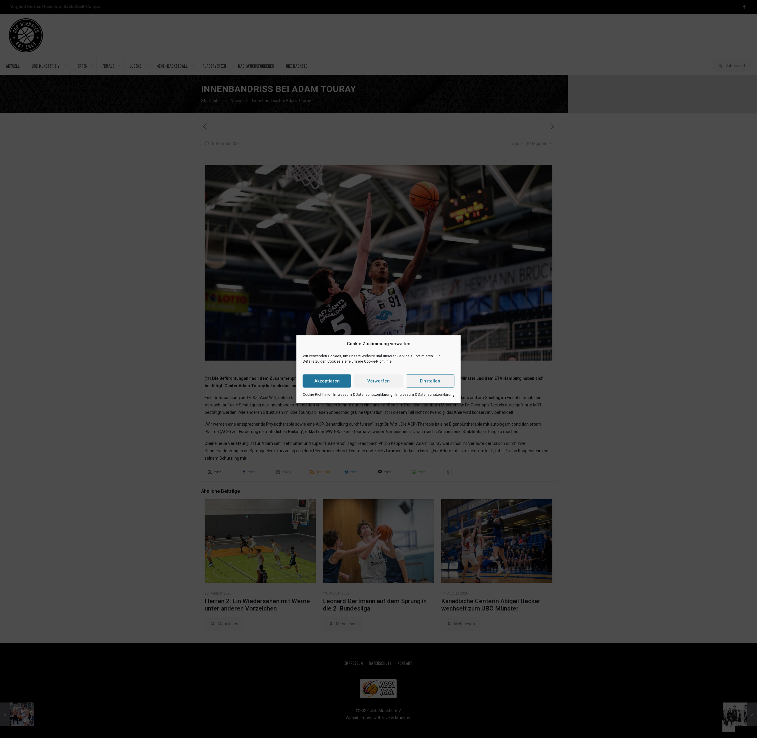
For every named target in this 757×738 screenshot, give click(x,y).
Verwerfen (378, 381)
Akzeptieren (327, 381)
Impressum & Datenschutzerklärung (362, 394)
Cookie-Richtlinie (316, 394)
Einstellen (430, 381)
